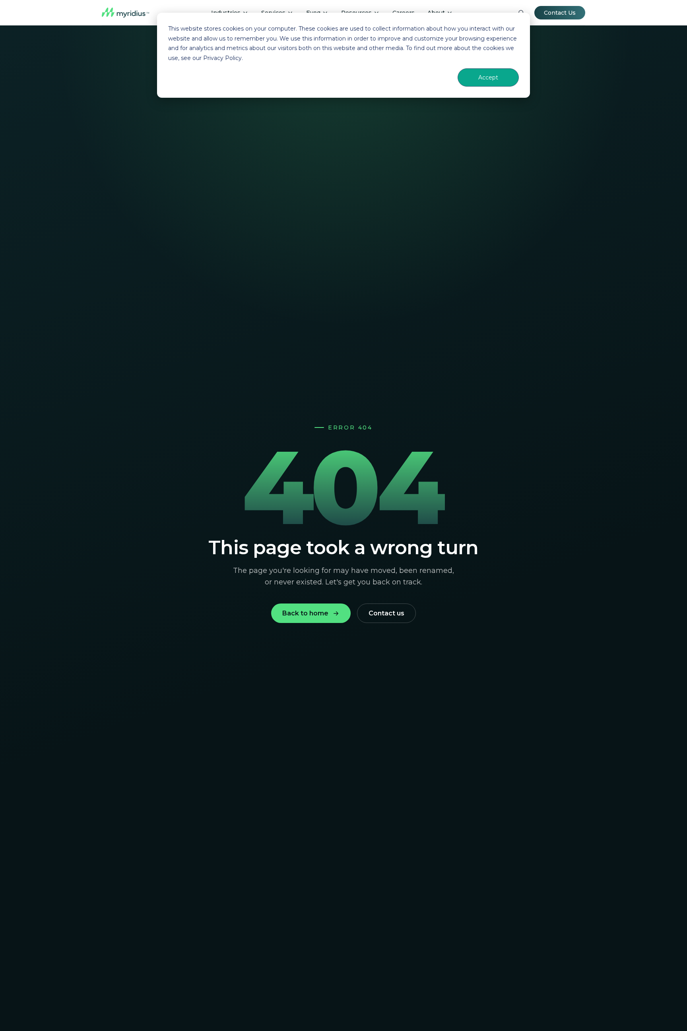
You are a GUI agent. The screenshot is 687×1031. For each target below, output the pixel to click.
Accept (488, 77)
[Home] (125, 12)
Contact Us (560, 12)
